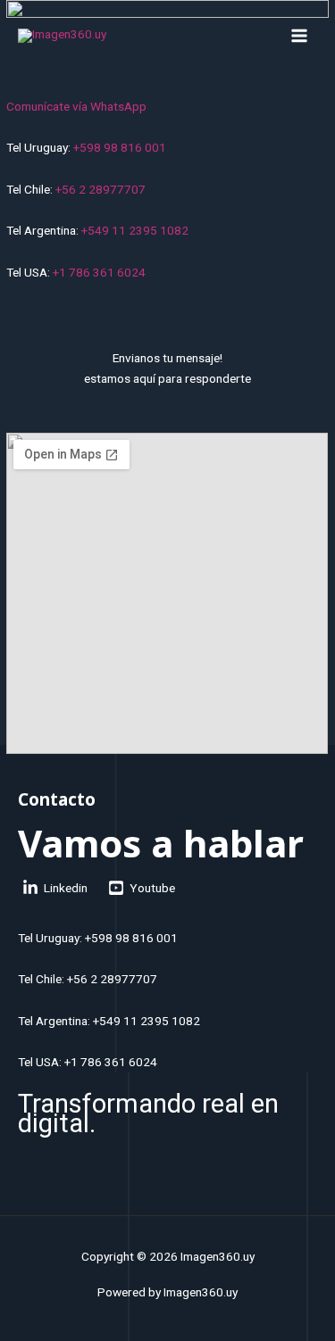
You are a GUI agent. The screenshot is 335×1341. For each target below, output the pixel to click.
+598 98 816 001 (119, 147)
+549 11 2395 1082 (134, 230)
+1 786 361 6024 (99, 272)
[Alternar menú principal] (299, 35)
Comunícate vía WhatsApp (76, 106)
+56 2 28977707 (100, 189)
